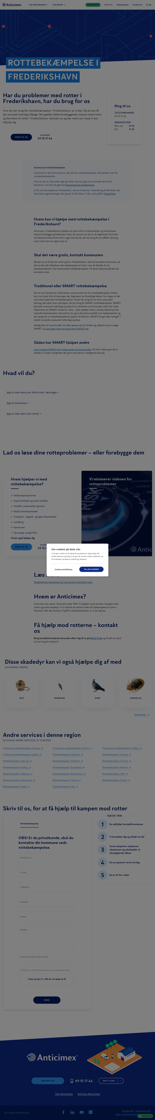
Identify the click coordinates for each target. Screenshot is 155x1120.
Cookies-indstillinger (63, 569)
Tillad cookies (91, 569)
